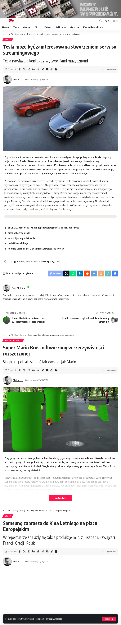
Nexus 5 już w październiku (22, 238)
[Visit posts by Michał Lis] (7, 79)
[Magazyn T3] (11, 21)
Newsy (8, 39)
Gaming (8, 340)
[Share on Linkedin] (33, 69)
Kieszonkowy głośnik (19, 232)
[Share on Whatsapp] (29, 69)
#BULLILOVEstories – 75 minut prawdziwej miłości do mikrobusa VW (43, 227)
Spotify (50, 261)
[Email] (47, 69)
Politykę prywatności (53, 619)
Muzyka (42, 261)
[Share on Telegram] (42, 69)
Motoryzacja (31, 261)
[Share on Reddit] (38, 69)
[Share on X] (24, 69)
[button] (109, 619)
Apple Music (18, 261)
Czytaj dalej (60, 498)
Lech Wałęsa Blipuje (18, 243)
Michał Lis (18, 79)
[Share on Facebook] (20, 69)
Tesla (57, 261)
